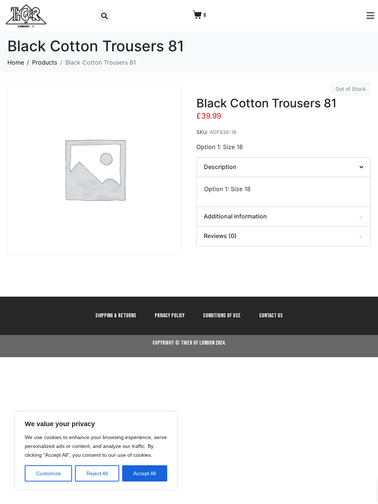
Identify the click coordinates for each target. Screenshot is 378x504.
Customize (48, 473)
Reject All (97, 473)
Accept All (144, 473)
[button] (104, 16)
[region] (96, 450)
